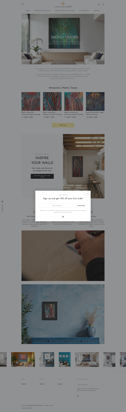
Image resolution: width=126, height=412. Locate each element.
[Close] (88, 194)
